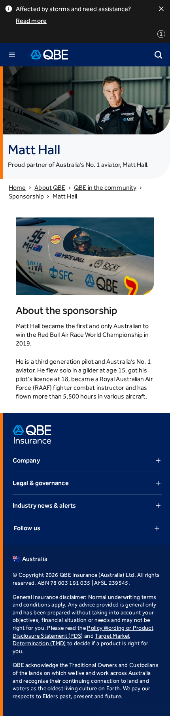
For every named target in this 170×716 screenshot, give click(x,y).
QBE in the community (105, 187)
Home (17, 187)
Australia (34, 559)
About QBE (49, 187)
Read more (31, 21)
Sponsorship (26, 196)
